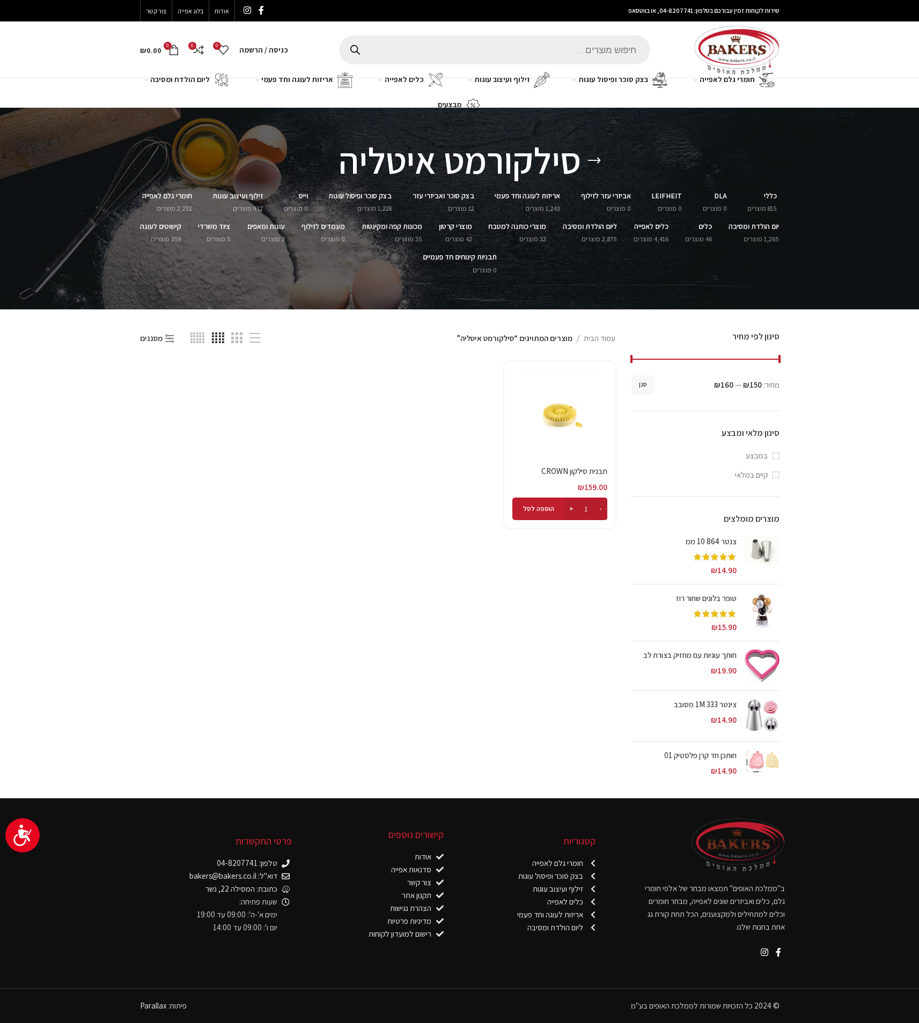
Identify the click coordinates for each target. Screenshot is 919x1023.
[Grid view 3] (236, 338)
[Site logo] (737, 48)
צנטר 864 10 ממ (711, 541)
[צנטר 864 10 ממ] (762, 556)
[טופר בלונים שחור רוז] (762, 612)
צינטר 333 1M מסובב (705, 704)
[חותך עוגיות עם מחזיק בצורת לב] (762, 665)
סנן (643, 384)
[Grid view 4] (218, 338)
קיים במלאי (751, 475)
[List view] (254, 338)
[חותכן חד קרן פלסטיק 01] (762, 763)
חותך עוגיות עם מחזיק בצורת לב (690, 655)
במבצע (757, 455)
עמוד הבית (599, 338)
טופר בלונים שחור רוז (706, 598)
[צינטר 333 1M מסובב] (762, 716)
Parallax (153, 1005)
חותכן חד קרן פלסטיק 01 (700, 755)
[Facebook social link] (261, 10)
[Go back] (594, 161)
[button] (559, 509)
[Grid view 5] (197, 338)
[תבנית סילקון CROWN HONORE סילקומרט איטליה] (559, 415)
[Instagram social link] (247, 10)
